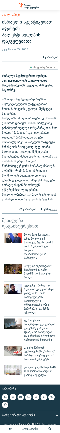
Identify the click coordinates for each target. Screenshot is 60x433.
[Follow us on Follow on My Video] (28, 397)
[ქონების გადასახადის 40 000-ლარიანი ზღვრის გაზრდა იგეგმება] (13, 370)
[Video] (10, 429)
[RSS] (51, 397)
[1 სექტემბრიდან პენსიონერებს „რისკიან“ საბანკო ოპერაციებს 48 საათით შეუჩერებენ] (13, 351)
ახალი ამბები (11, 14)
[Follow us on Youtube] (21, 397)
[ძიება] (50, 429)
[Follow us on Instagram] (36, 397)
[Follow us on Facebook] (5, 397)
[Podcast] (5, 405)
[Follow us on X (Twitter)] (13, 397)
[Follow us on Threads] (43, 397)
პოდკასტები (30, 428)
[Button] (50, 57)
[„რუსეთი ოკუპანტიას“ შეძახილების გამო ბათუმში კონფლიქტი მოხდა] (13, 269)
